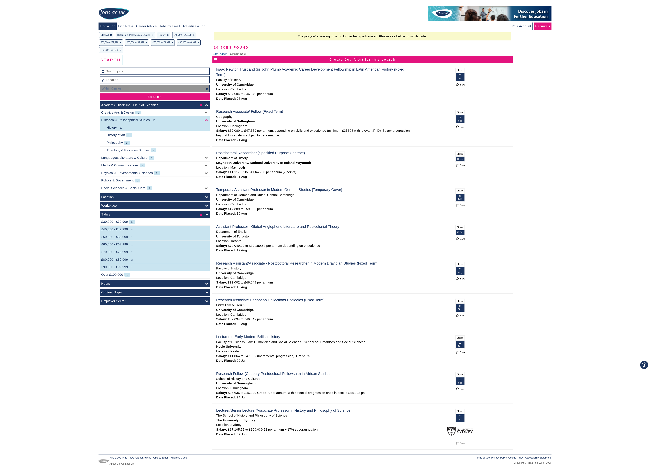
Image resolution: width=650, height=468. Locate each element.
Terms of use (482, 457)
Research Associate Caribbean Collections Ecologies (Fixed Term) (270, 300)
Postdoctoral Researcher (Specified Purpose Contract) (260, 153)
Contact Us (127, 463)
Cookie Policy (516, 457)
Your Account (521, 26)
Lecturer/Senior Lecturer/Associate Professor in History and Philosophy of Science (283, 410)
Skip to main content (16, 3)
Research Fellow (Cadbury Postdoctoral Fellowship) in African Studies (273, 374)
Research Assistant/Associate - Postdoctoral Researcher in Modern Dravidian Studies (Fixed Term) (296, 263)
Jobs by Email (169, 26)
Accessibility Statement (538, 457)
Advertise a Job (194, 26)
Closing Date (238, 53)
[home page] (114, 14)
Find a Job (107, 26)
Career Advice (146, 26)
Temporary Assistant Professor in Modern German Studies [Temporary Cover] (279, 190)
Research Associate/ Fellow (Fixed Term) (249, 111)
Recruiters (542, 26)
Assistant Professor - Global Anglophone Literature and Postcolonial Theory (277, 226)
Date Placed (219, 53)
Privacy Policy (499, 457)
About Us (115, 463)
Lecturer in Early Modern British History (248, 337)
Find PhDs (125, 26)
